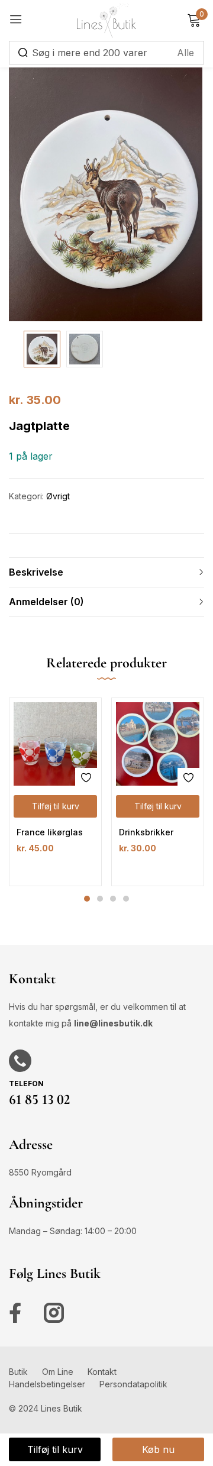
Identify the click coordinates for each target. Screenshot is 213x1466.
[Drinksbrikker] (157, 744)
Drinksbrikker (146, 832)
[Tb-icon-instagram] (54, 1313)
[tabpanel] (55, 792)
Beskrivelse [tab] (36, 572)
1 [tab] (87, 899)
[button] (55, 806)
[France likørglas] (55, 744)
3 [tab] (113, 899)
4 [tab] (126, 899)
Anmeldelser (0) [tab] (46, 602)
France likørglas (50, 832)
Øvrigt (58, 496)
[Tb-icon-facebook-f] (19, 1313)
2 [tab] (100, 899)
